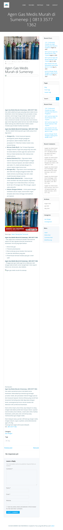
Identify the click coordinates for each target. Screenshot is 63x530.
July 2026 (46, 206)
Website (8, 500)
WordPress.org (48, 240)
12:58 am (26, 61)
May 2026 (46, 208)
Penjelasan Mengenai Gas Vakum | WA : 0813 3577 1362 (51, 162)
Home (24, 5)
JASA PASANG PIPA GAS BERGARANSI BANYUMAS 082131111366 (51, 65)
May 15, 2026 (17, 61)
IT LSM (8, 61)
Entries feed (47, 235)
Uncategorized (48, 221)
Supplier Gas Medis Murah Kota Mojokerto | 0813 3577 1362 (50, 150)
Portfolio (40, 5)
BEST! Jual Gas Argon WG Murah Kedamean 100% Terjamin (51, 59)
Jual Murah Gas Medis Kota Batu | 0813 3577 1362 (50, 153)
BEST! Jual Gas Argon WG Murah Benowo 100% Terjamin (51, 53)
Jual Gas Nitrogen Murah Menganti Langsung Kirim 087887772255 (51, 73)
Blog (45, 87)
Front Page (47, 90)
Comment (9, 469)
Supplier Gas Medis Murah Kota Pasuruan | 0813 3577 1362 (51, 187)
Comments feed (48, 237)
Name (8, 488)
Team (47, 5)
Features (31, 5)
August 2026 (47, 203)
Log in (45, 232)
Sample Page (47, 92)
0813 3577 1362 (12, 427)
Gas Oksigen (8, 433)
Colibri (52, 526)
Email (8, 494)
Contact (55, 5)
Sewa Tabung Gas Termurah (20, 234)
